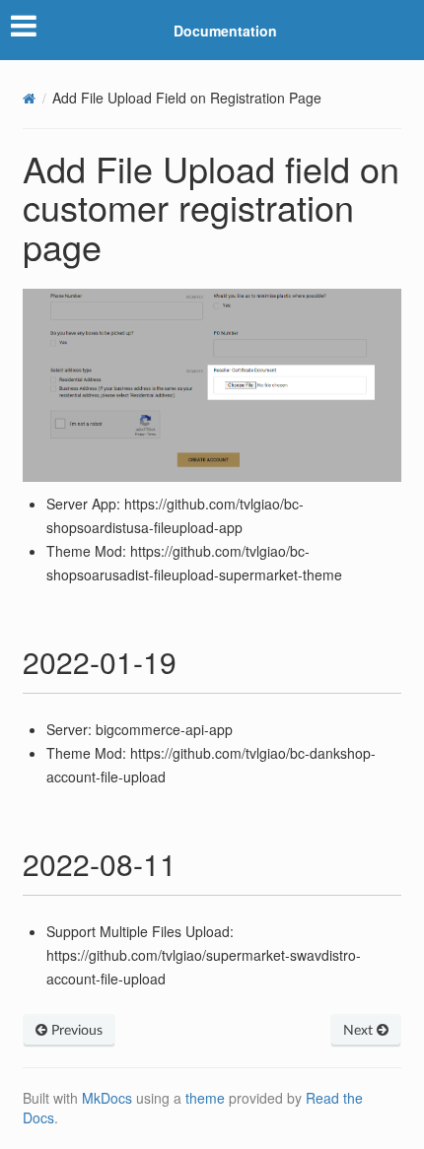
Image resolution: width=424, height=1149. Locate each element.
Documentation (225, 30)
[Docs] (29, 98)
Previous (75, 1031)
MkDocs (107, 1098)
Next (360, 1031)
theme (205, 1098)
